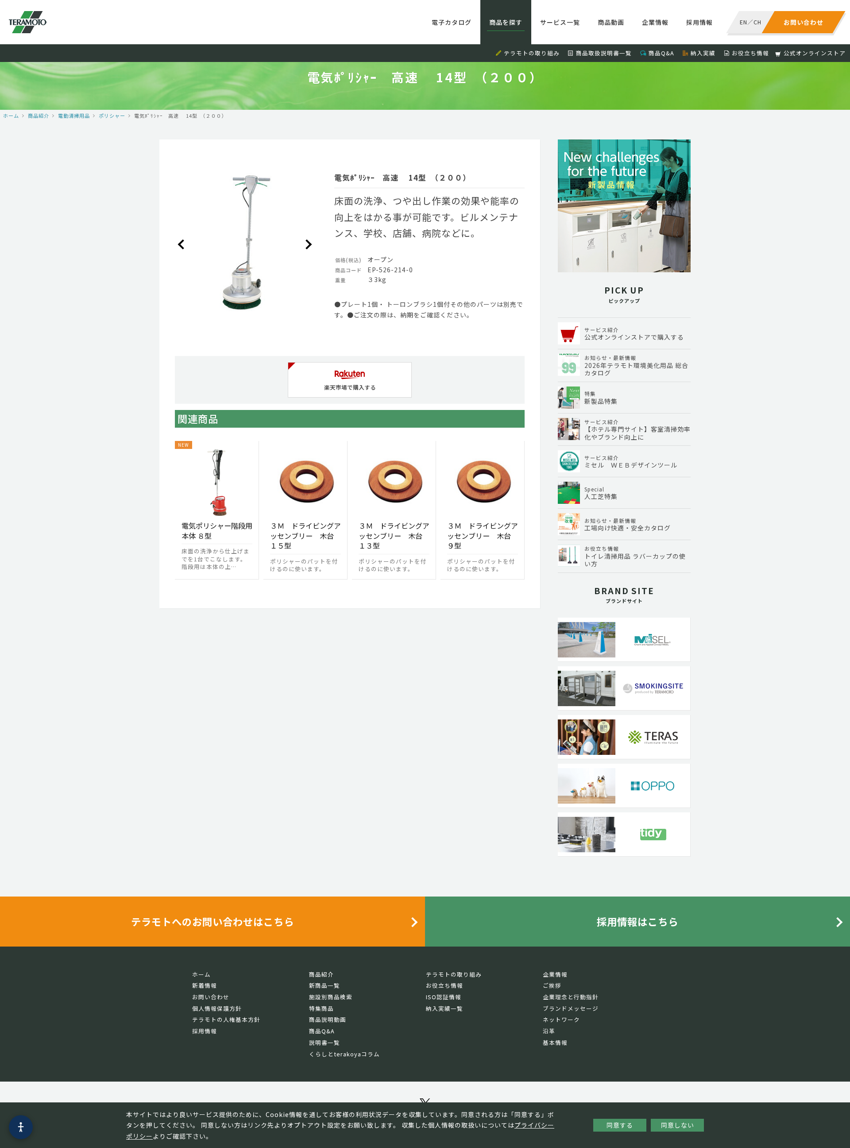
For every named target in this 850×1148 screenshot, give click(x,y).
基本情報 (555, 1042)
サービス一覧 (560, 22)
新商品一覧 (324, 985)
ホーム (11, 115)
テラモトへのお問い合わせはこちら (212, 921)
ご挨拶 (552, 985)
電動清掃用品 (74, 115)
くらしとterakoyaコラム (344, 1054)
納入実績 (703, 53)
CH (757, 22)
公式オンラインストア (815, 53)
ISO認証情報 (443, 997)
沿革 (549, 1031)
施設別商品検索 (330, 997)
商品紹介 (38, 115)
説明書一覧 (324, 1042)
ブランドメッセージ (571, 1008)
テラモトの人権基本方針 (226, 1019)
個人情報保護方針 (217, 1008)
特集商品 (321, 1008)
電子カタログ (451, 22)
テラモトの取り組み (532, 53)
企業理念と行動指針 (571, 997)
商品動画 (611, 22)
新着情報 (204, 985)
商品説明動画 (327, 1019)
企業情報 (655, 22)
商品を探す (505, 22)
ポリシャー (112, 115)
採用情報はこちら (637, 921)
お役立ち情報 (750, 53)
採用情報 (699, 22)
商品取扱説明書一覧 (604, 53)
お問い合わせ (210, 997)
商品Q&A (661, 53)
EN (743, 22)
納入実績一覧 (444, 1008)
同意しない (677, 1125)
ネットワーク (561, 1019)
